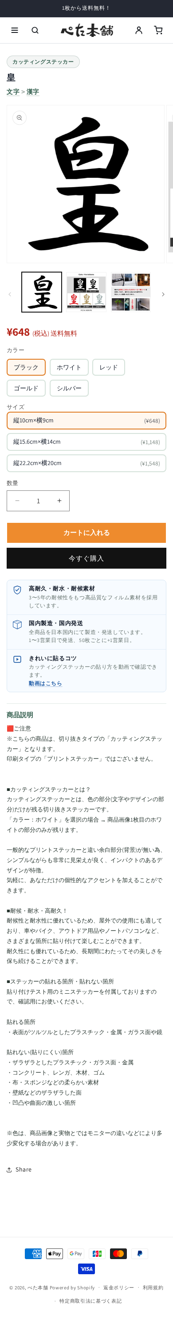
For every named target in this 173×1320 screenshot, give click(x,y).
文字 (13, 92)
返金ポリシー (118, 1287)
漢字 (33, 92)
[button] (14, 30)
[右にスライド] (163, 294)
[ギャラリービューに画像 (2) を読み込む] (86, 292)
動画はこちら (46, 683)
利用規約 (153, 1287)
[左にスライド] (10, 294)
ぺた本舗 (38, 1287)
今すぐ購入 (86, 558)
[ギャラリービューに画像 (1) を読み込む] (42, 292)
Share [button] (24, 1169)
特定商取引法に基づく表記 (90, 1301)
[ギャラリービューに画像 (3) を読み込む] (131, 292)
